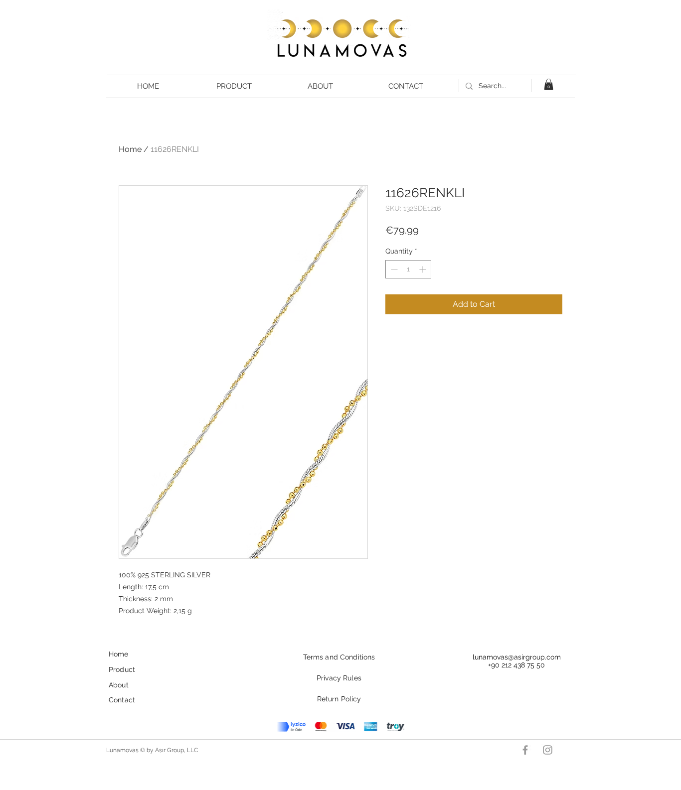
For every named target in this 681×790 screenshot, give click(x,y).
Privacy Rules (339, 678)
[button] (548, 84)
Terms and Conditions (339, 657)
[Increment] (423, 269)
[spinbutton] (408, 269)
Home (130, 149)
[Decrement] (393, 269)
